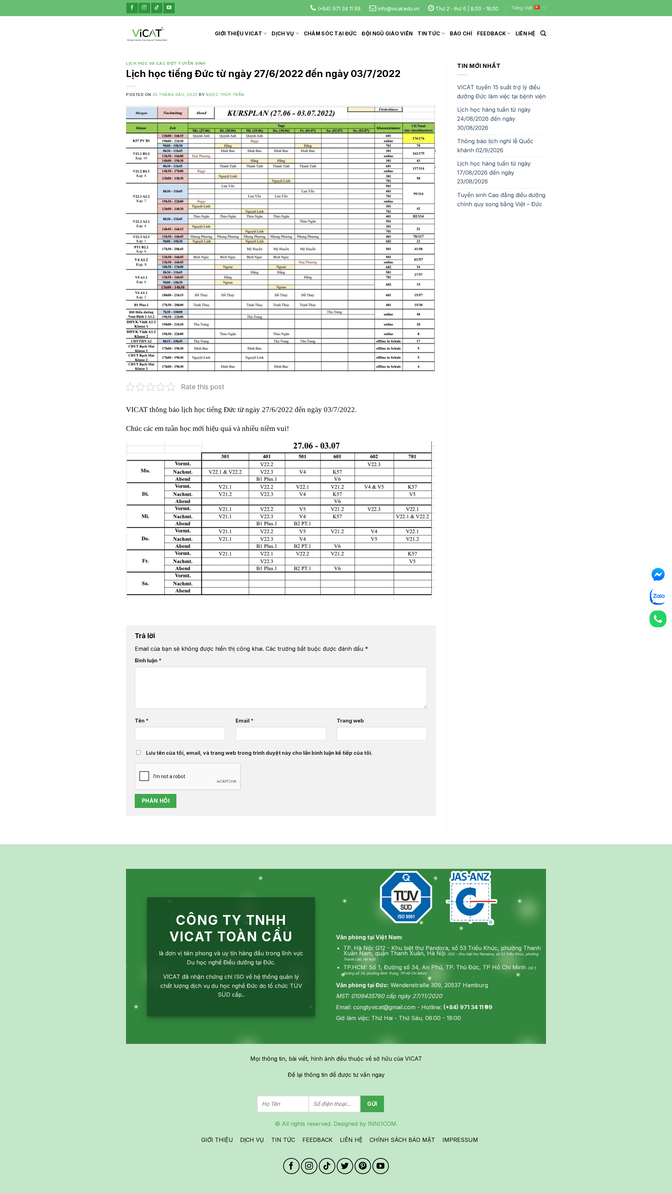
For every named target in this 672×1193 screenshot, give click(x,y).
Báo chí (461, 33)
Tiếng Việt (521, 8)
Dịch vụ (283, 33)
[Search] (543, 33)
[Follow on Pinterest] (363, 1166)
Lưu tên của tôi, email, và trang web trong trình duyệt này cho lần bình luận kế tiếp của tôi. (259, 753)
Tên (141, 721)
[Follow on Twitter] (345, 1166)
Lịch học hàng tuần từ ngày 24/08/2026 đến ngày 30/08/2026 (494, 118)
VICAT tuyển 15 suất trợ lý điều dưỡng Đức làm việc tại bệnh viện (501, 92)
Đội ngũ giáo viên (387, 33)
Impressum (460, 1139)
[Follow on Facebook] (132, 8)
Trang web (350, 721)
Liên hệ (526, 33)
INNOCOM (382, 1123)
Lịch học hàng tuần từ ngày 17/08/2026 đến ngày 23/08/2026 (494, 172)
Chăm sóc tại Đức (330, 33)
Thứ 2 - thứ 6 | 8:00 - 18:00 (467, 9)
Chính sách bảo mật (402, 1139)
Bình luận (148, 660)
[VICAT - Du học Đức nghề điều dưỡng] (147, 34)
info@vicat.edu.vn (398, 9)
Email (244, 721)
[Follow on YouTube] (169, 8)
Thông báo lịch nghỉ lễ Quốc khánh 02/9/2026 (495, 146)
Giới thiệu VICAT (238, 33)
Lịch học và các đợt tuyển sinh (166, 63)
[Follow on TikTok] (156, 8)
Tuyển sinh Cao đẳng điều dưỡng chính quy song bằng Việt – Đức (501, 199)
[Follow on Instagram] (144, 8)
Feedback (491, 33)
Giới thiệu (217, 1139)
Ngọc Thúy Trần (225, 94)
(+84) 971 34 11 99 (339, 9)
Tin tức (429, 33)
